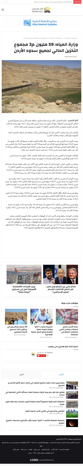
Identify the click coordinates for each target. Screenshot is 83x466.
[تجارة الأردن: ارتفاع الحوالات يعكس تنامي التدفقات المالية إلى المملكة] (67, 316)
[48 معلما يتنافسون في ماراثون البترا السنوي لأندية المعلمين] (16, 316)
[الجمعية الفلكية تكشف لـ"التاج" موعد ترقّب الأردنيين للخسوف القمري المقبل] (72, 423)
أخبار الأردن (67, 38)
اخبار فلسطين (46, 449)
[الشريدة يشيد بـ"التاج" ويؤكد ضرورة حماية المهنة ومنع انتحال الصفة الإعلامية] (41, 316)
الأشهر (21, 374)
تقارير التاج (16, 449)
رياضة (30, 453)
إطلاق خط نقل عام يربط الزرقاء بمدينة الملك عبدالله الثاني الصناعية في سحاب (35, 393)
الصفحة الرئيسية (64, 449)
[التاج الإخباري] (41, 9)
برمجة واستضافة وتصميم (46, 460)
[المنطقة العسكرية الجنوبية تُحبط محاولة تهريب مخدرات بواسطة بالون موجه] (72, 404)
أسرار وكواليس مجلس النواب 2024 (43, 453)
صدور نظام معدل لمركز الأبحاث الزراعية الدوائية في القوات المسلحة (52, 2)
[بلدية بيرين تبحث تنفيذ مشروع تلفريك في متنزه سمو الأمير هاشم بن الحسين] (72, 385)
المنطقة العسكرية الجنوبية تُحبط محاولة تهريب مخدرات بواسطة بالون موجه (35, 403)
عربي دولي (37, 449)
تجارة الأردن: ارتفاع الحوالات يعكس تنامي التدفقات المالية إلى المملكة (68, 330)
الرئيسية (74, 38)
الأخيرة (61, 374)
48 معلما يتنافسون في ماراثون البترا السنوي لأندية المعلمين (17, 329)
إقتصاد (30, 449)
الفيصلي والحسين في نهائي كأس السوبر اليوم (45, 411)
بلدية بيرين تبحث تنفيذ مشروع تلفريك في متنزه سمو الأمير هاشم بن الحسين (36, 384)
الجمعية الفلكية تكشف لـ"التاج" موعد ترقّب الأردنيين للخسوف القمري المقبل (35, 422)
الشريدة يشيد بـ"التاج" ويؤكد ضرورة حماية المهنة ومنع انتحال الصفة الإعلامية (42, 330)
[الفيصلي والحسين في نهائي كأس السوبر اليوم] (72, 414)
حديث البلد (24, 449)
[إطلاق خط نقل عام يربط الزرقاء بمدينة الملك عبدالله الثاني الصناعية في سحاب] (72, 395)
